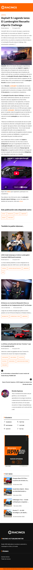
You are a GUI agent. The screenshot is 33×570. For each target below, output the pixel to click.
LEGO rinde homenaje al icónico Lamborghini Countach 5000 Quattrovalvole (15, 256)
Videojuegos (10, 217)
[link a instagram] (26, 1)
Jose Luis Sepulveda (5, 307)
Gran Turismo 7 (13, 357)
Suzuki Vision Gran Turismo (22, 361)
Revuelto (4, 217)
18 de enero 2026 (17, 484)
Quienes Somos (5, 557)
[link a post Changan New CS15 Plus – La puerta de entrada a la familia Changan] (8, 485)
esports (17, 213)
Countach (4, 268)
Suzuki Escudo (12, 361)
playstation (21, 357)
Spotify (8, 429)
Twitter (21, 422)
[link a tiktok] (31, 1)
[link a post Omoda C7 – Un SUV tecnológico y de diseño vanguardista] (8, 517)
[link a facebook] (23, 1)
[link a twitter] (24, 1)
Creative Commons (26, 569)
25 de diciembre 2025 (18, 516)
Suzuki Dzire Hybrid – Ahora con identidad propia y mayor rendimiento (21, 490)
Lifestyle (3, 15)
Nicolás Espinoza (5, 28)
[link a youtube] (28, 1)
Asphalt (3, 213)
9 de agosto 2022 (16, 348)
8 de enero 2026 (17, 495)
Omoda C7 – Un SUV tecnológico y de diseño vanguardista (19, 511)
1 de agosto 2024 (16, 259)
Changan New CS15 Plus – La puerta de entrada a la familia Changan (20, 479)
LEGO (3, 272)
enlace (21, 201)
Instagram (9, 425)
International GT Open (15, 316)
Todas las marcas (5, 559)
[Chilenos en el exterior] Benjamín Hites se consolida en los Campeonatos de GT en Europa (16, 304)
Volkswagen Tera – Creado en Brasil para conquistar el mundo (21, 501)
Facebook (9, 422)
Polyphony (4, 361)
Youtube (21, 425)
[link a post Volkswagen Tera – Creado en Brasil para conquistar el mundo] (8, 506)
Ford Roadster (5, 357)
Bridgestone (10, 213)
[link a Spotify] (29, 1)
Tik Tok (21, 429)
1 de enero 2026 (17, 506)
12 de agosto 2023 (16, 28)
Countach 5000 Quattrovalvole (14, 268)
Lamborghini (23, 213)
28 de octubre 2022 (17, 307)
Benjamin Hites (5, 316)
